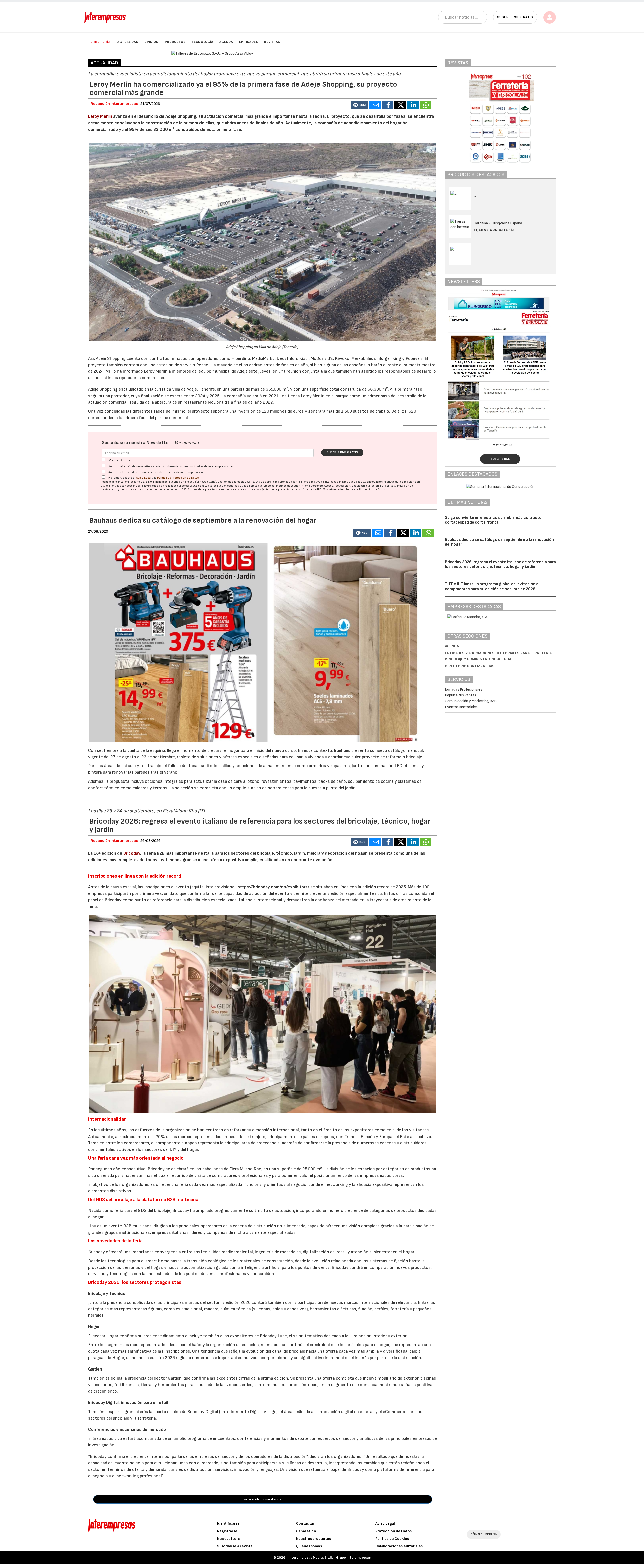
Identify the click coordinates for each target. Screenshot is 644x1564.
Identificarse (228, 1523)
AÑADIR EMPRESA (484, 1534)
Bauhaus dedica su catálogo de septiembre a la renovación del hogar (499, 542)
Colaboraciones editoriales (399, 1546)
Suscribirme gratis (342, 452)
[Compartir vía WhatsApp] (425, 105)
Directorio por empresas (470, 666)
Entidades (248, 42)
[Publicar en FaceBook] (387, 105)
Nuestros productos (313, 1538)
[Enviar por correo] (375, 105)
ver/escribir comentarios (262, 1499)
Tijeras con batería (494, 230)
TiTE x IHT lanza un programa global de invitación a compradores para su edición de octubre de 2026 (491, 587)
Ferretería (99, 42)
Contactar (305, 1523)
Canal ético (306, 1531)
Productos (175, 42)
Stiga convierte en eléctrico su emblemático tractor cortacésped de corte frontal (494, 520)
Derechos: (317, 485)
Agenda (226, 42)
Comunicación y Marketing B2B (471, 701)
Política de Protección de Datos (178, 478)
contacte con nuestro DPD (170, 489)
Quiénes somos (309, 1546)
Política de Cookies (392, 1538)
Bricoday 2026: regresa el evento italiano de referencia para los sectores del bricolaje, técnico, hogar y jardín (500, 564)
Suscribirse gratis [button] (515, 17)
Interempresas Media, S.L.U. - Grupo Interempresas (329, 1557)
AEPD (318, 489)
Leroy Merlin (100, 116)
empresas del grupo (259, 485)
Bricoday (131, 853)
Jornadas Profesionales (463, 689)
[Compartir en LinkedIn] (413, 105)
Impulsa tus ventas (460, 695)
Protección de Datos (393, 1531)
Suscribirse (500, 459)
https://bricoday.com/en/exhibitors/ (273, 887)
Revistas (272, 42)
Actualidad (127, 42)
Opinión (151, 42)
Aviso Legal (143, 478)
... (475, 202)
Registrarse (227, 1531)
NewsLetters (228, 1538)
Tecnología (202, 42)
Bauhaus (342, 750)
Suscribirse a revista (234, 1546)
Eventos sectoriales (461, 707)
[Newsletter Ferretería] (500, 364)
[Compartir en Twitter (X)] (400, 105)
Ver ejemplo (186, 443)
